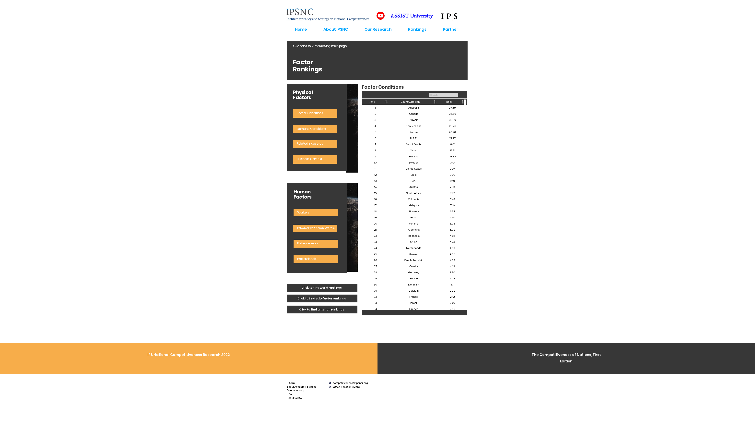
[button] (330, 387)
